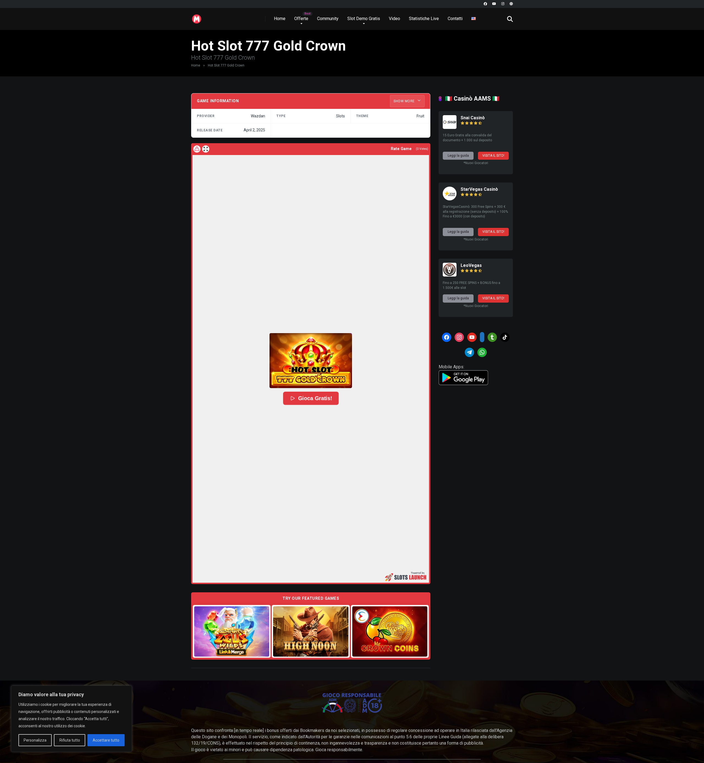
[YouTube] (494, 4)
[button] (311, 360)
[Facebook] (485, 4)
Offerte (301, 18)
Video (394, 18)
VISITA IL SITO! (493, 155)
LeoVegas (471, 265)
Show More (405, 101)
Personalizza (35, 740)
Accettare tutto (106, 740)
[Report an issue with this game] (196, 149)
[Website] (511, 4)
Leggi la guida (458, 155)
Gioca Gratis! (315, 398)
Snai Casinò (473, 117)
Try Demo (232, 631)
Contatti (455, 18)
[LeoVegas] (450, 275)
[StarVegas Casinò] (450, 198)
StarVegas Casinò (479, 189)
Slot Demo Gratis (363, 18)
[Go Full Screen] (205, 149)
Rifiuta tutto (69, 740)
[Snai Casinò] (450, 127)
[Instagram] (502, 4)
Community (328, 18)
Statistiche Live (424, 18)
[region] (71, 718)
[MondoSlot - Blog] (196, 16)
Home (279, 18)
